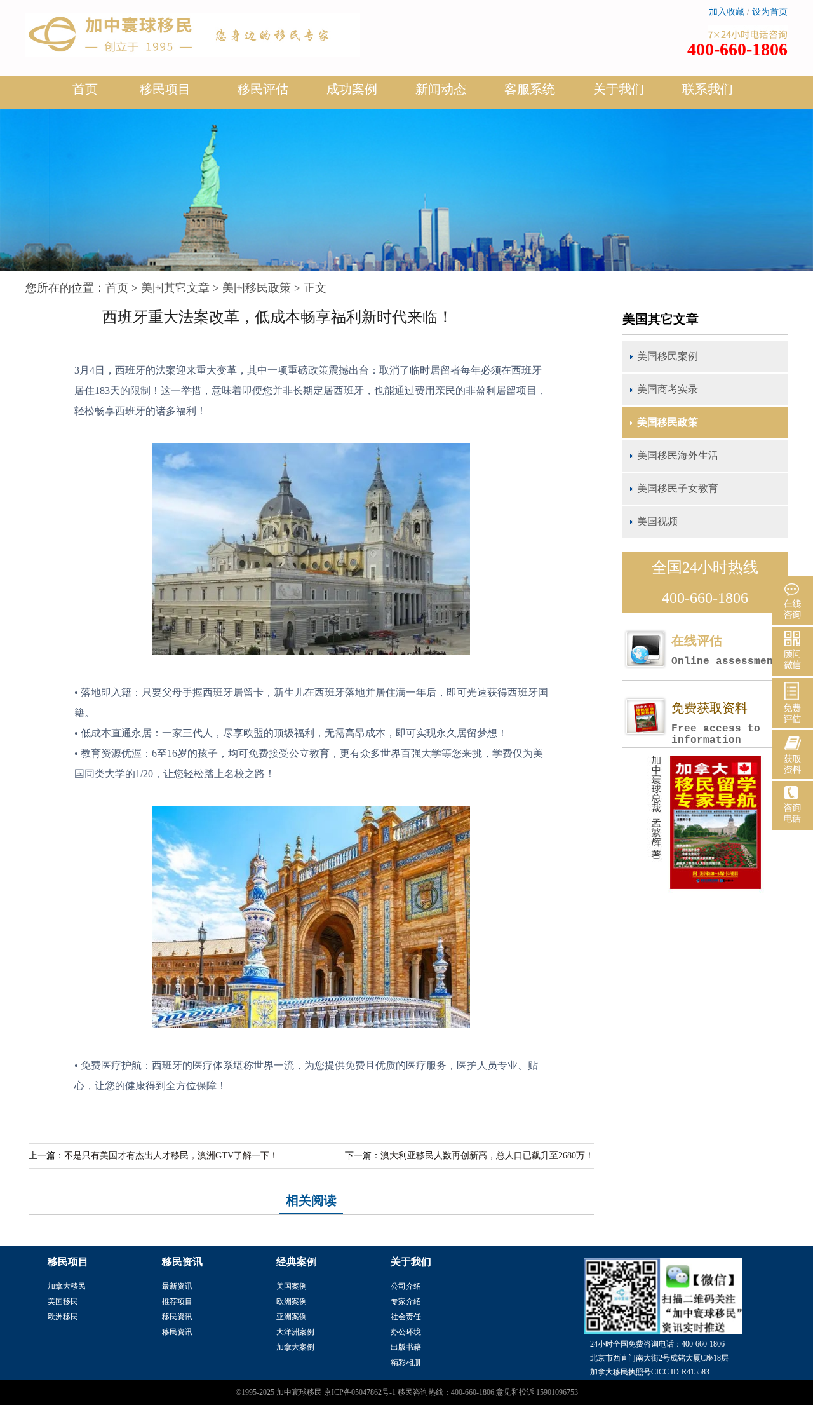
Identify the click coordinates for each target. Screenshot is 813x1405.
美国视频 (657, 521)
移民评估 (263, 89)
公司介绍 (406, 1286)
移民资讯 (177, 1316)
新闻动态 (440, 89)
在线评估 (725, 650)
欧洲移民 (63, 1316)
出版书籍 (406, 1347)
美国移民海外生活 (677, 455)
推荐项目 (177, 1301)
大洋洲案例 (295, 1331)
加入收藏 (726, 12)
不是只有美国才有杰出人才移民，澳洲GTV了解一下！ (171, 1155)
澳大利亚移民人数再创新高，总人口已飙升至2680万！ (487, 1155)
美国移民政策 (256, 288)
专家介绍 (406, 1301)
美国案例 (291, 1286)
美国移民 (63, 1301)
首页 (85, 89)
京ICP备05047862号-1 (360, 1392)
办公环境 (406, 1331)
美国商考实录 (667, 389)
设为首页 (770, 12)
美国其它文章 (175, 288)
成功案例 (351, 89)
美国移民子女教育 (677, 488)
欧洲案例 (291, 1301)
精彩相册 (406, 1362)
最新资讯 (177, 1286)
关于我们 (618, 89)
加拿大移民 (67, 1286)
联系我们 (707, 89)
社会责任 (406, 1316)
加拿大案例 (295, 1347)
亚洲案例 (291, 1316)
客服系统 (529, 89)
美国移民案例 (667, 356)
